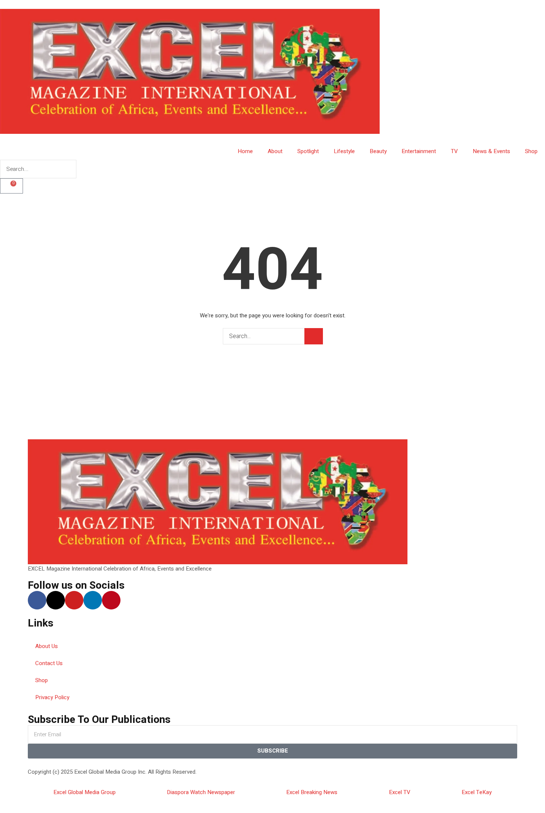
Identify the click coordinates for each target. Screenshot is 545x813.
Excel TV (399, 792)
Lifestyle (344, 151)
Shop (531, 151)
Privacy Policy (52, 697)
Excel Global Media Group (84, 792)
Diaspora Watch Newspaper (201, 792)
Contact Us (49, 663)
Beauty (378, 151)
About (275, 151)
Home (245, 151)
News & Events (491, 151)
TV (454, 151)
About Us (46, 646)
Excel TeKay (477, 792)
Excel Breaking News (311, 792)
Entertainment (419, 151)
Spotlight (308, 151)
